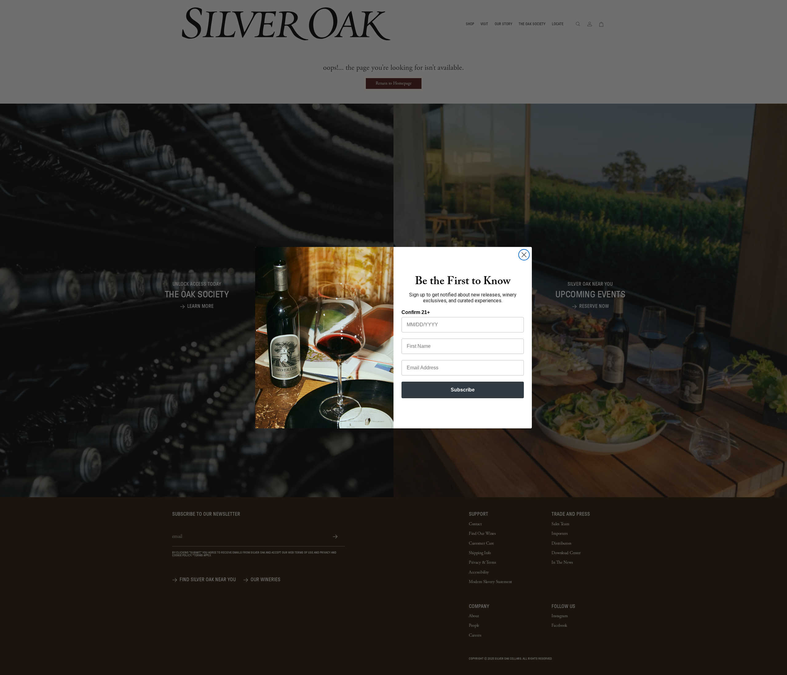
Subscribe (463, 389)
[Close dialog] (524, 254)
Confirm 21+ (415, 312)
